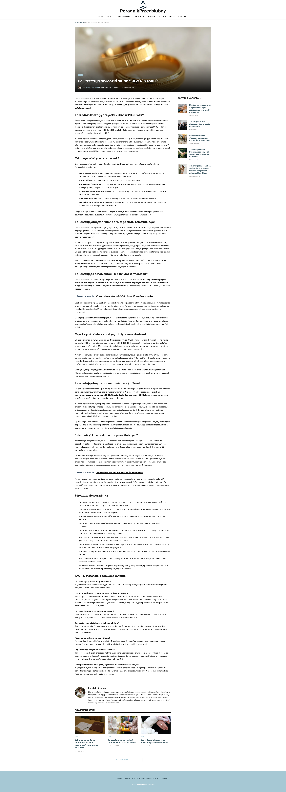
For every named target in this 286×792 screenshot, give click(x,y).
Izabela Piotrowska (92, 87)
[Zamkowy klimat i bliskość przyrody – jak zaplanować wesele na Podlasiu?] (182, 153)
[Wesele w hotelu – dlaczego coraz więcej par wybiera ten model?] (182, 139)
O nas (119, 778)
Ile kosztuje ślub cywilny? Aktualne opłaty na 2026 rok (122, 741)
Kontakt (182, 17)
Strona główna (79, 22)
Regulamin (130, 778)
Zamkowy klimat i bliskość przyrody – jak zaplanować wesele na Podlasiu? (199, 153)
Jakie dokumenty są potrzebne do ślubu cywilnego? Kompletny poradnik (86, 744)
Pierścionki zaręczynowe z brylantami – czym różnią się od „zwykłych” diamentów (200, 108)
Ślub (101, 17)
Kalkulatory (166, 17)
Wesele (110, 17)
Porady (151, 17)
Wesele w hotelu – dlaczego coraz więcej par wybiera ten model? (199, 137)
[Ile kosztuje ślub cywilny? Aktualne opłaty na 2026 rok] (123, 725)
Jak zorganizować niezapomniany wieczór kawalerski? (199, 124)
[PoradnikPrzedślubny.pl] (143, 7)
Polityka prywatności (147, 778)
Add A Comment (122, 759)
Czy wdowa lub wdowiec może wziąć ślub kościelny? (154, 741)
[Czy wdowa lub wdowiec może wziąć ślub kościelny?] (156, 725)
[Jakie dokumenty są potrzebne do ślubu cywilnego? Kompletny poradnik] (90, 725)
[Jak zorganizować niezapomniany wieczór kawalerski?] (182, 125)
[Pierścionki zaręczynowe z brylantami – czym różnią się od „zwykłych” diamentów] (182, 108)
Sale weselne (124, 17)
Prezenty (139, 17)
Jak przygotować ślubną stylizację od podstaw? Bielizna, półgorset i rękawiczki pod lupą (200, 169)
